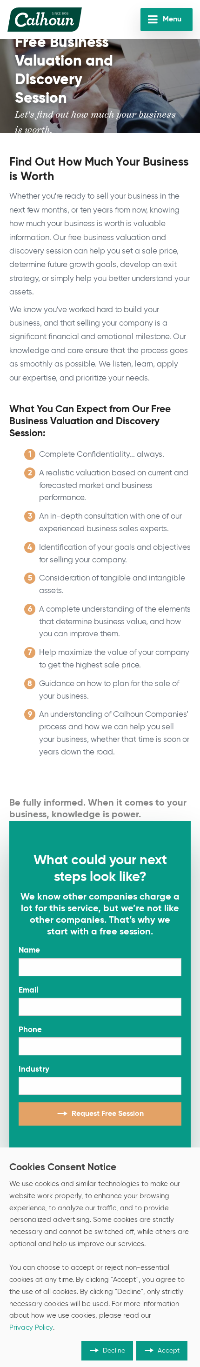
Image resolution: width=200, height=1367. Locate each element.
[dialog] (100, 1257)
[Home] (44, 19)
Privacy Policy (31, 1328)
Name (29, 950)
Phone (30, 1030)
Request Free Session (108, 1114)
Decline (114, 1350)
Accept (169, 1350)
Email (28, 990)
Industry (34, 1070)
